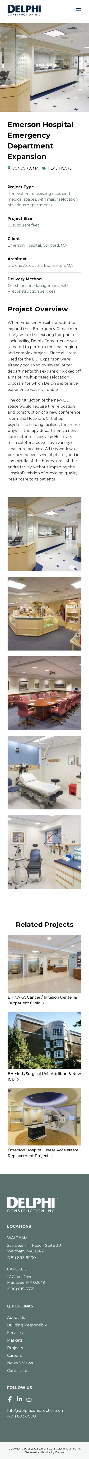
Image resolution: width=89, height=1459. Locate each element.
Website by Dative (52, 1452)
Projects (15, 1348)
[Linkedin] (19, 1399)
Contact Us (17, 1370)
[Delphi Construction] (25, 10)
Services (15, 1332)
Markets (15, 1340)
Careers (14, 1355)
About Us (16, 1317)
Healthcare (60, 168)
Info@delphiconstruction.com (35, 1410)
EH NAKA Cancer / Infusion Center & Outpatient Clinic (42, 1000)
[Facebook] (10, 1399)
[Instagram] (29, 1399)
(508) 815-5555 (20, 1289)
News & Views (20, 1363)
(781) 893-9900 (21, 1258)
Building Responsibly (27, 1325)
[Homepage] (44, 1204)
